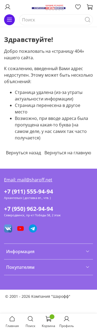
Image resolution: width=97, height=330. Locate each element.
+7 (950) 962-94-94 (28, 209)
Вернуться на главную (67, 153)
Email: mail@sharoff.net (28, 180)
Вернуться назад (23, 153)
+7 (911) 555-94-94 (28, 191)
